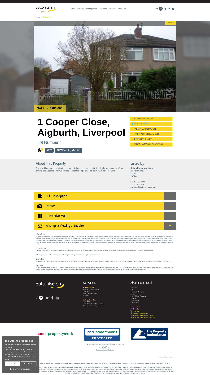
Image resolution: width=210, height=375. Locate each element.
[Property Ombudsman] (149, 332)
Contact (112, 9)
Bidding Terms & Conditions (149, 144)
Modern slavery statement (139, 313)
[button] (20, 369)
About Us (122, 9)
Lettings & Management (87, 9)
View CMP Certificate (105, 348)
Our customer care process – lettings (143, 317)
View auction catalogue (147, 134)
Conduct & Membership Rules (105, 350)
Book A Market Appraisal (138, 296)
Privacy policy (135, 307)
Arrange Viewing (144, 119)
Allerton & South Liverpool (91, 289)
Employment (135, 302)
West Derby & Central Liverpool (93, 304)
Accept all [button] (12, 364)
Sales (73, 9)
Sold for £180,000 (49, 108)
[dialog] (20, 354)
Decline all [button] (29, 364)
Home (38, 17)
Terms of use (135, 311)
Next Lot (170, 22)
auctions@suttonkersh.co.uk (143, 187)
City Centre (87, 291)
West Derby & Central (90, 293)
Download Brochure (146, 129)
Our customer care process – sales (142, 315)
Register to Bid (140, 124)
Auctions (103, 9)
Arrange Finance (143, 139)
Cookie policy (135, 309)
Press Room (135, 300)
